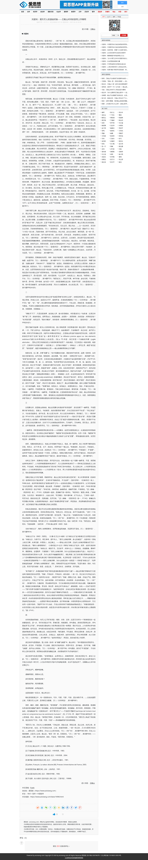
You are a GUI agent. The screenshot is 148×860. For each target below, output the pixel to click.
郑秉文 (104, 159)
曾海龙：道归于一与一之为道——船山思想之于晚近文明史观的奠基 (123, 87)
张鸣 (103, 131)
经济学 (35, 12)
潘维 (120, 157)
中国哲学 (40, 794)
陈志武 (121, 120)
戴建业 (112, 128)
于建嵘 (112, 120)
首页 (22, 12)
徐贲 (103, 123)
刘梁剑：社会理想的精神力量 (111, 61)
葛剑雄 (104, 152)
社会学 (59, 12)
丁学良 (112, 115)
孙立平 (112, 162)
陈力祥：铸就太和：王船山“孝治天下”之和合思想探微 (118, 98)
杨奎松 (112, 131)
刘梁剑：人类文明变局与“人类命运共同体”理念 (116, 67)
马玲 (103, 138)
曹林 (120, 115)
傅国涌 (112, 118)
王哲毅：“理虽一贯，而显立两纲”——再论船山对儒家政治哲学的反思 (123, 81)
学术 (29, 794)
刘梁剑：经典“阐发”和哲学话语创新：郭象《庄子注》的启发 (120, 70)
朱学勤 (112, 157)
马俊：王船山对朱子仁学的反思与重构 (114, 90)
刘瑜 (120, 149)
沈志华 (112, 125)
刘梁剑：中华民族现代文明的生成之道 (114, 64)
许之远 (104, 154)
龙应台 (104, 115)
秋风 (103, 144)
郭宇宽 (112, 123)
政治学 (42, 12)
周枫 (111, 146)
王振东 (112, 138)
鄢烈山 (104, 118)
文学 (80, 12)
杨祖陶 (104, 125)
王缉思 (104, 136)
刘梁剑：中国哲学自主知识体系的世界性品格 (116, 44)
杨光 (120, 162)
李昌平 (121, 128)
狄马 (120, 138)
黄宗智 (104, 120)
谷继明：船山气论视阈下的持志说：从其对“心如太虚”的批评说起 (122, 95)
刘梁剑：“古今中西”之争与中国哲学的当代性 (115, 58)
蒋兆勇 (121, 146)
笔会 (114, 12)
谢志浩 (104, 162)
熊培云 (121, 141)
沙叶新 (112, 149)
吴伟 (103, 149)
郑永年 (121, 112)
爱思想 (36, 5)
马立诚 (121, 123)
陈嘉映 (121, 118)
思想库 (100, 12)
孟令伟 (121, 144)
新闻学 (66, 12)
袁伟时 (104, 141)
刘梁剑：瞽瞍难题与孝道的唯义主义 (113, 56)
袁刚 (111, 154)
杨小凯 (121, 154)
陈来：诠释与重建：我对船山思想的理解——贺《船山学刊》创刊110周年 (125, 101)
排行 (125, 12)
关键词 (107, 12)
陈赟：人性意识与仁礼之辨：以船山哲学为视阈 (116, 104)
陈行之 (112, 112)
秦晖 (103, 112)
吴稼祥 (121, 152)
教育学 (73, 12)
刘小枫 (112, 144)
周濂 (103, 133)
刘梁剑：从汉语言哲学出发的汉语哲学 (114, 53)
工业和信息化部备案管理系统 (74, 858)
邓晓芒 (121, 133)
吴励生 (104, 157)
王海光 (121, 131)
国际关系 (50, 12)
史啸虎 (112, 141)
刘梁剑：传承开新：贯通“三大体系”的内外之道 (116, 50)
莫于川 (112, 159)
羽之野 (121, 159)
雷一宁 (104, 146)
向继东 (121, 125)
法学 (28, 12)
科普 (120, 12)
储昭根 (112, 152)
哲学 (93, 12)
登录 (58, 846)
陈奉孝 (112, 136)
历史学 (87, 12)
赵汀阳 (104, 128)
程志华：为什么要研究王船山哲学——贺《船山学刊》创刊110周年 (123, 92)
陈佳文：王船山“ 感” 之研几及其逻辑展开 (114, 84)
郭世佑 (121, 136)
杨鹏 (111, 133)
